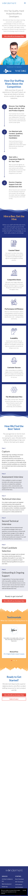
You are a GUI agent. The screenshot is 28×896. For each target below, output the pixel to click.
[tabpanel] (14, 641)
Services (4, 876)
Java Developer (19, 887)
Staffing (18, 876)
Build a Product (14, 699)
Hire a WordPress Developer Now (14, 36)
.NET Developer (19, 881)
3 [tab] (16, 660)
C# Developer (18, 884)
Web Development (7, 884)
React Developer (19, 879)
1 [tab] (11, 660)
